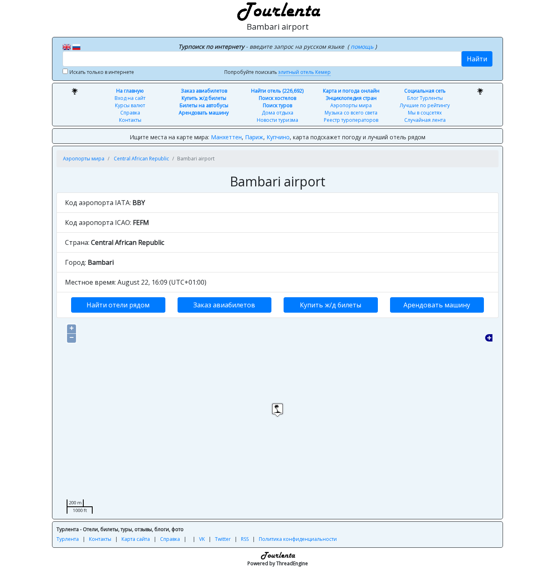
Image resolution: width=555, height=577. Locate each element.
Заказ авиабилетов (204, 90)
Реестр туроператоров (351, 120)
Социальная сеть (425, 90)
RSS (245, 539)
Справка (130, 112)
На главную (130, 90)
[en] (67, 46)
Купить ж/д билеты (204, 98)
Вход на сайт (130, 98)
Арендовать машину (204, 112)
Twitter (223, 539)
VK (202, 539)
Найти (477, 58)
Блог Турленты (425, 98)
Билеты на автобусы (204, 105)
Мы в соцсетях (425, 112)
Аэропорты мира (351, 105)
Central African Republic (141, 158)
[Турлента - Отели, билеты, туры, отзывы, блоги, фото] (277, 10)
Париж (254, 137)
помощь (363, 46)
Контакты (130, 120)
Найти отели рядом (118, 304)
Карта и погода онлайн (351, 90)
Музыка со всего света (351, 112)
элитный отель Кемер (304, 72)
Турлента (67, 539)
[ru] (76, 46)
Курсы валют (130, 105)
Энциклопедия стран (351, 98)
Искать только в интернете (101, 72)
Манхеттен (226, 137)
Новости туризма (277, 120)
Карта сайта (135, 539)
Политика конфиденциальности (298, 539)
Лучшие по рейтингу (425, 105)
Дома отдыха (277, 112)
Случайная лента (425, 120)
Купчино (278, 137)
